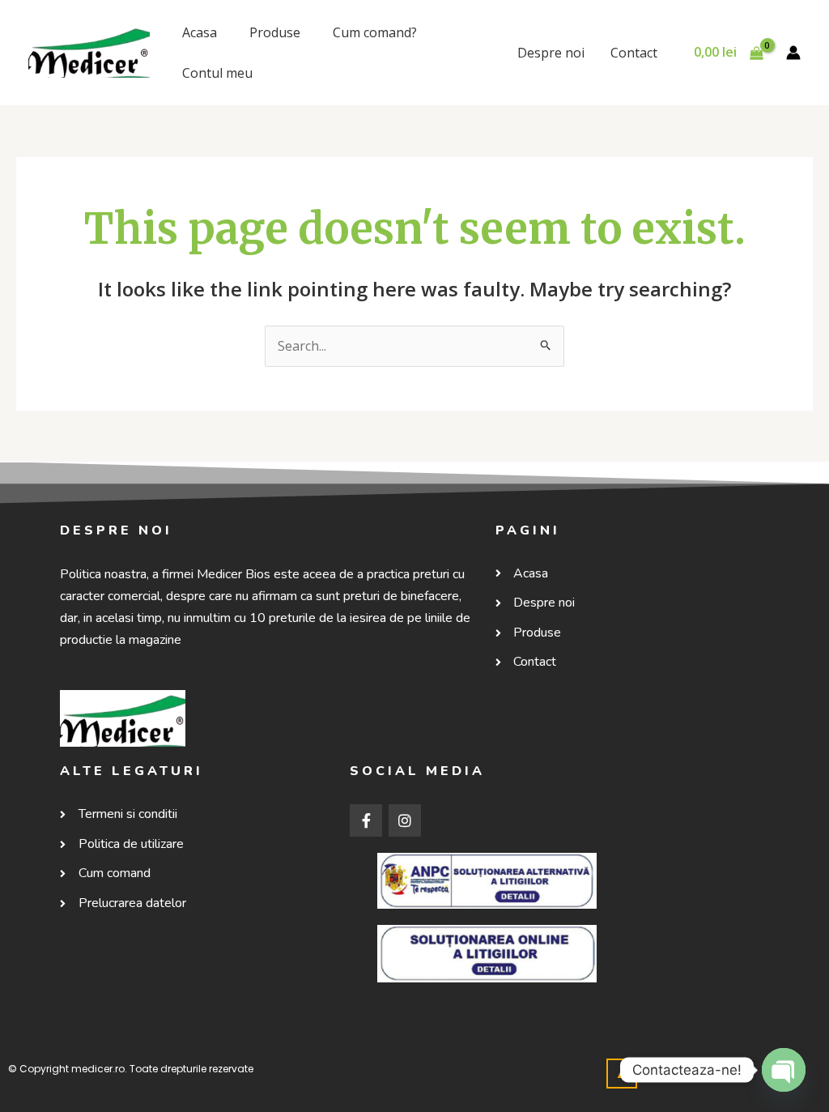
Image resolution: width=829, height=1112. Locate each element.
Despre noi (551, 53)
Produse (274, 32)
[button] (621, 1074)
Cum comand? (375, 32)
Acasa (199, 32)
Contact (633, 53)
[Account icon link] (793, 52)
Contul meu (217, 73)
